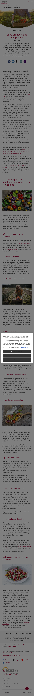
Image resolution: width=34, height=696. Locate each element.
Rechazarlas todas (17, 359)
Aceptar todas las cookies (17, 355)
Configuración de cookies (17, 351)
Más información (24, 347)
